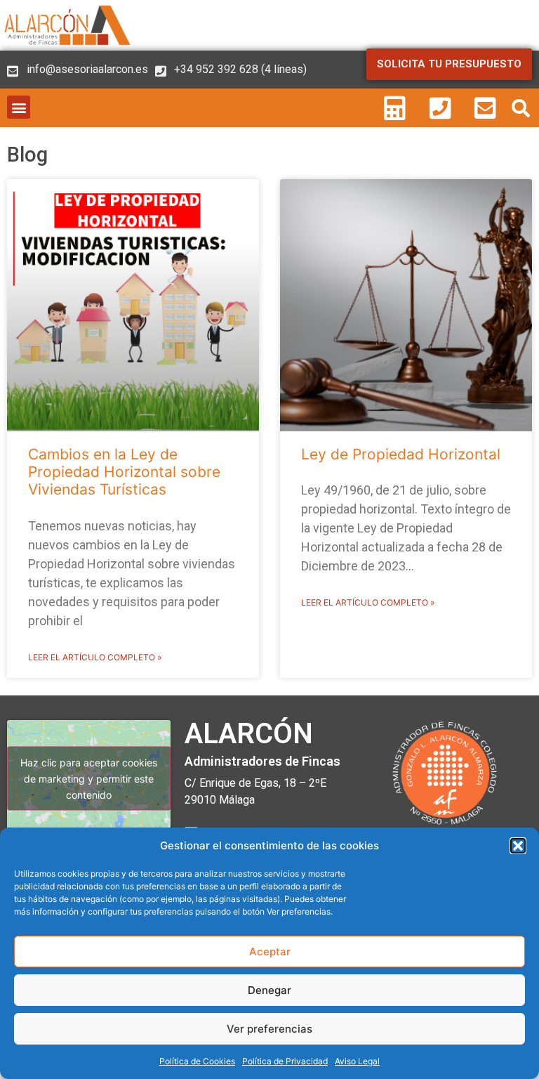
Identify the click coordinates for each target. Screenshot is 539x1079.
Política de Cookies (197, 1061)
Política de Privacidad (285, 1061)
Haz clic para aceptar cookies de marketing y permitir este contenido (88, 779)
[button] (518, 846)
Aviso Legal (357, 1061)
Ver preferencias (269, 1028)
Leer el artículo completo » (94, 657)
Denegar (269, 990)
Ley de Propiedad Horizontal (400, 454)
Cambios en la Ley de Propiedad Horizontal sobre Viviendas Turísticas (124, 471)
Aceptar (270, 951)
